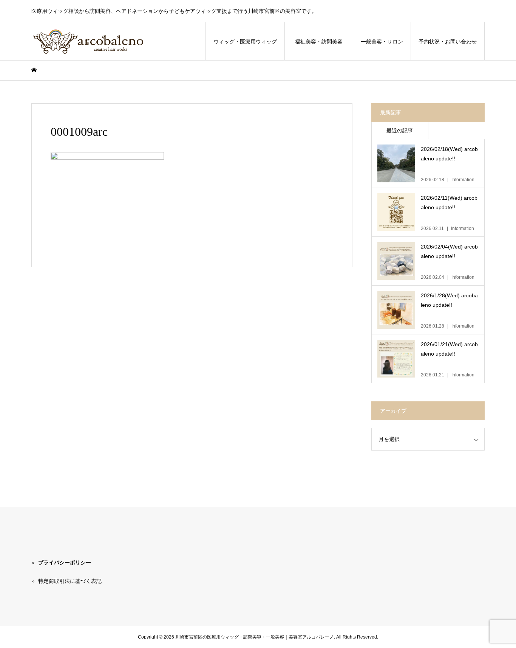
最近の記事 (399, 130)
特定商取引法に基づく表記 (70, 581)
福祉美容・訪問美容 (321, 42)
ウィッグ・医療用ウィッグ (245, 42)
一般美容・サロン (382, 42)
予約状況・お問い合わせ (448, 42)
